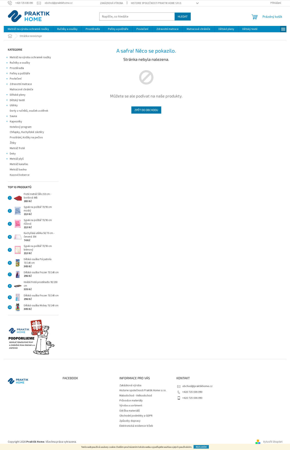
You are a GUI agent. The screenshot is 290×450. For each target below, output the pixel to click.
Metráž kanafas (19, 164)
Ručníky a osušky (20, 63)
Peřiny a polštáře (20, 74)
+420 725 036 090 (192, 392)
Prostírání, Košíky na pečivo (26, 138)
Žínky (13, 143)
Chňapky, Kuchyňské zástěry (27, 132)
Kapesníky (16, 122)
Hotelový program (20, 127)
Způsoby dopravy (130, 421)
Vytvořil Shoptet (272, 442)
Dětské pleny (18, 95)
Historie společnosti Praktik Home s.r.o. (156, 3)
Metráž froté (17, 148)
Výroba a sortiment (130, 406)
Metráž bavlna (18, 170)
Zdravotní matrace (21, 84)
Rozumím (201, 446)
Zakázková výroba (111, 3)
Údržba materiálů (129, 411)
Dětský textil (17, 100)
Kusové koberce (19, 175)
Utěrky (14, 105)
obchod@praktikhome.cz (197, 386)
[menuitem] (28, 29)
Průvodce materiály (131, 401)
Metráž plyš (17, 159)
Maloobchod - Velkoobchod (135, 396)
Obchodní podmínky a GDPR (135, 416)
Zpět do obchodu (146, 110)
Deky (13, 154)
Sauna (13, 116)
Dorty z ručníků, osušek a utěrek (29, 111)
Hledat (183, 16)
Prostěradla (17, 68)
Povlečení (16, 79)
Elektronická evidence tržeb (136, 426)
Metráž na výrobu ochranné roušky (30, 57)
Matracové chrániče (21, 89)
